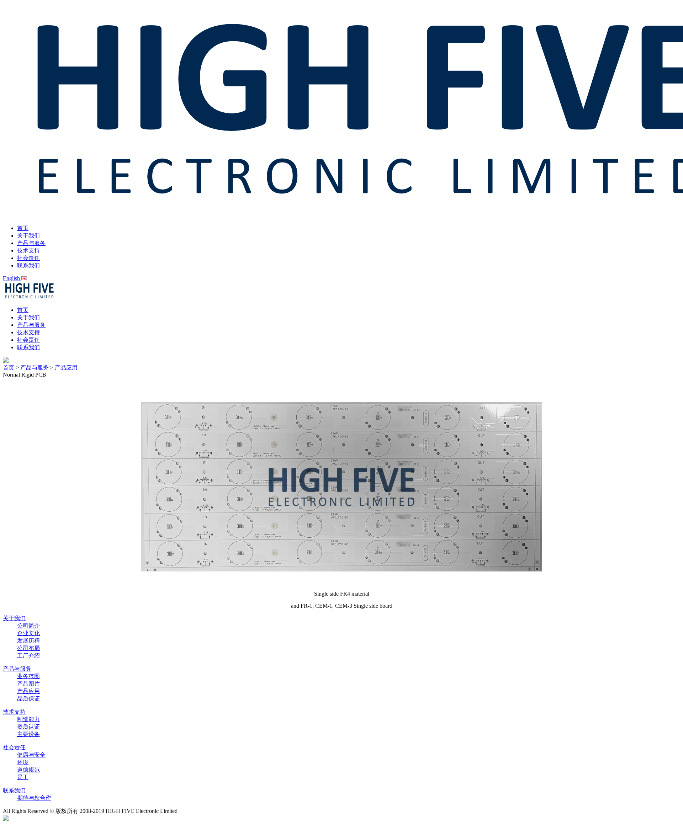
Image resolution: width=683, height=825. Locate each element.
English (12, 278)
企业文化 (28, 633)
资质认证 (28, 727)
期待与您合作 (34, 798)
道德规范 (28, 770)
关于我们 (28, 236)
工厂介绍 (28, 656)
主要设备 (28, 734)
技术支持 (28, 250)
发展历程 (28, 641)
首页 (22, 228)
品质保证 (28, 699)
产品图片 (28, 684)
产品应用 (66, 367)
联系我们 (28, 265)
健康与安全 (31, 755)
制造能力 (28, 719)
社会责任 (28, 258)
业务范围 (28, 676)
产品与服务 (31, 243)
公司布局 (28, 648)
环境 (22, 762)
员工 (22, 777)
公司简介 (28, 626)
